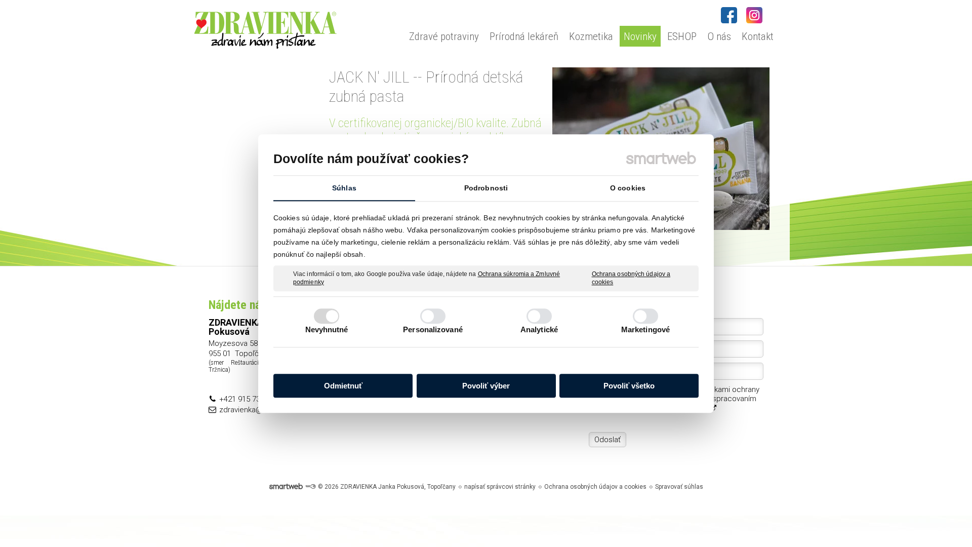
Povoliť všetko (629, 385)
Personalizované (433, 329)
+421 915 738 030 (248, 399)
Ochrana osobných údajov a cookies (631, 278)
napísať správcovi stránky (500, 486)
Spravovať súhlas (679, 486)
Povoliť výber (486, 385)
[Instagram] (754, 15)
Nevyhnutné (326, 329)
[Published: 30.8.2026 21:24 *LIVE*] (310, 486)
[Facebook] (729, 15)
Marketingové (645, 329)
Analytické (539, 329)
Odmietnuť (343, 385)
